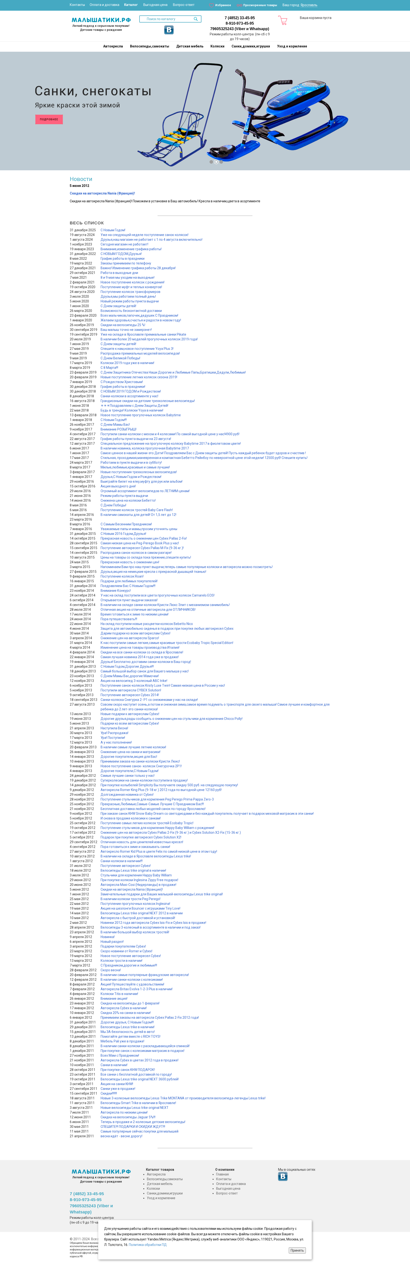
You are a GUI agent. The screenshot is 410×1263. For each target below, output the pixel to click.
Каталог (131, 5)
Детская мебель (189, 46)
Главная (222, 1174)
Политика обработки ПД (148, 1245)
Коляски (217, 46)
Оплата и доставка (104, 5)
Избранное (223, 5)
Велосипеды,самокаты (149, 46)
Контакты (77, 5)
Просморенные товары (260, 5)
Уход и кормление (292, 46)
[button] (9, 112)
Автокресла (113, 46)
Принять (297, 1250)
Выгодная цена (155, 5)
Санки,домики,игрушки (251, 46)
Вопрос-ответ (184, 5)
